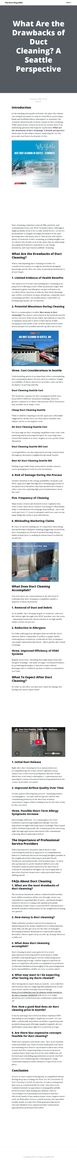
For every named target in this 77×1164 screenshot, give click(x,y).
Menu (68, 2)
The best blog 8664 (14, 2)
